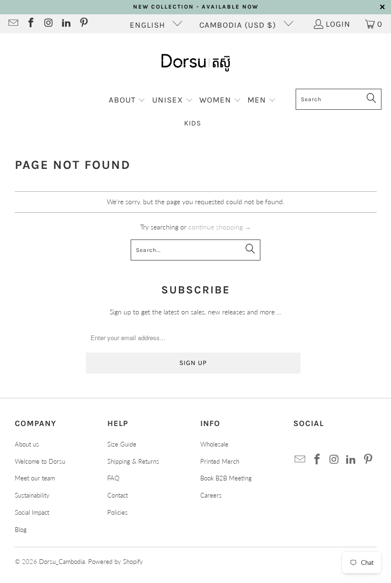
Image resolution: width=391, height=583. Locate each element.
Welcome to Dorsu (40, 461)
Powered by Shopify (115, 561)
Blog (21, 529)
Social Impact (32, 512)
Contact (117, 495)
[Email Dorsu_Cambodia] (12, 24)
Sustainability (32, 495)
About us (27, 444)
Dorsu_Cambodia (62, 561)
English (148, 25)
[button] (127, 100)
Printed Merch (219, 461)
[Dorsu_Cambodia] (196, 63)
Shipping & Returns (133, 461)
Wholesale (214, 444)
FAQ (113, 478)
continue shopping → (219, 227)
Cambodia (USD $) (238, 25)
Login (338, 24)
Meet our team (35, 478)
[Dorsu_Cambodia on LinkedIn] (65, 24)
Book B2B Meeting (226, 478)
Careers (211, 495)
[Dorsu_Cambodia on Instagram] (47, 24)
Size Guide (121, 444)
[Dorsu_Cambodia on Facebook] (30, 24)
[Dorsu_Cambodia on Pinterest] (83, 24)
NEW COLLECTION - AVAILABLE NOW (195, 6)
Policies (117, 512)
